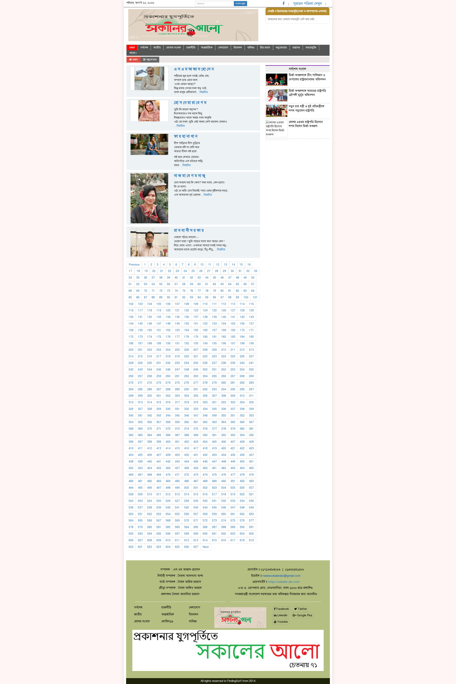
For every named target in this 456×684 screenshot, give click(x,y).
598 (186, 534)
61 (206, 284)
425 (140, 455)
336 (223, 409)
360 (186, 422)
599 (195, 534)
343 (158, 415)
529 (195, 501)
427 (158, 455)
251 (214, 369)
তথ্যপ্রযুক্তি (310, 47)
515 (195, 494)
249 (195, 369)
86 (137, 297)
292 (205, 389)
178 (186, 337)
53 (145, 284)
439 (140, 461)
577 (251, 520)
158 (131, 330)
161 (158, 330)
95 (206, 297)
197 (232, 343)
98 (229, 297)
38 (160, 277)
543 (195, 507)
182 (223, 337)
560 (223, 514)
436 (242, 455)
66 (245, 284)
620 (131, 547)
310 (242, 396)
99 (237, 297)
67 (252, 284)
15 (241, 264)
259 (158, 376)
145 (140, 323)
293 (214, 389)
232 (168, 363)
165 (195, 330)
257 (140, 376)
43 (199, 277)
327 (140, 409)
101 (255, 297)
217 (158, 356)
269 (251, 376)
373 (177, 429)
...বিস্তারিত (202, 92)
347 (195, 415)
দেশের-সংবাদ (173, 47)
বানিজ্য (251, 47)
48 (237, 277)
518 (223, 494)
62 (214, 284)
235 (195, 363)
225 (232, 356)
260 (168, 376)
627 (195, 547)
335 (214, 409)
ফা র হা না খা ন (185, 136)
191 (177, 343)
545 (214, 507)
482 (149, 481)
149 (177, 323)
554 (168, 514)
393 (232, 435)
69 (137, 291)
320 (205, 402)
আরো (132, 53)
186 (131, 343)
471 (177, 475)
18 (138, 271)
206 (186, 350)
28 (216, 271)
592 (131, 534)
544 (205, 507)
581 (158, 527)
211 (232, 350)
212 (242, 350)
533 (232, 501)
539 (158, 507)
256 (131, 376)
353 (251, 415)
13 (225, 264)
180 (205, 337)
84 (252, 291)
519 (232, 494)
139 (214, 317)
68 (130, 291)
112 (223, 304)
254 (242, 369)
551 (140, 514)
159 (140, 330)
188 (149, 343)
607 (140, 540)
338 (242, 409)
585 (195, 527)
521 (251, 494)
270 (131, 383)
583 (177, 527)
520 (242, 494)
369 (140, 429)
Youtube (282, 622)
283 (251, 383)
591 (251, 527)
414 (168, 448)
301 (158, 396)
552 (149, 514)
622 (149, 547)
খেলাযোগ (223, 47)
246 (168, 369)
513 (177, 494)
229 (140, 363)
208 (205, 350)
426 (149, 455)
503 (214, 488)
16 (249, 264)
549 (251, 507)
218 (168, 356)
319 (195, 402)
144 (131, 323)
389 (195, 435)
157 (251, 323)
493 (251, 481)
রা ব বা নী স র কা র (189, 230)
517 (214, 494)
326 (131, 409)
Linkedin (281, 615)
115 (251, 304)
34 (130, 277)
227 (251, 356)
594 (149, 534)
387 (177, 435)
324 (242, 402)
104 (149, 304)
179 (195, 337)
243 (140, 369)
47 (229, 277)
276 (186, 383)
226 (242, 356)
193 (195, 343)
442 (168, 461)
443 (177, 461)
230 (149, 363)
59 (191, 284)
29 (224, 271)
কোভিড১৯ (167, 621)
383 (140, 435)
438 (131, 461)
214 (131, 356)
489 (214, 481)
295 (232, 389)
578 (131, 527)
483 (158, 481)
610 (168, 540)
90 (168, 297)
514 (186, 494)
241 (251, 363)
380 (242, 429)
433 (214, 455)
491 (232, 481)
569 (177, 520)
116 (131, 310)
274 (168, 383)
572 (205, 520)
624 (168, 547)
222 (205, 356)
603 (232, 534)
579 (140, 527)
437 (251, 455)
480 (131, 481)
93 (191, 297)
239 (232, 363)
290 (186, 389)
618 (242, 540)
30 (232, 271)
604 (242, 534)
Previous (134, 264)
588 (223, 527)
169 (232, 330)
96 (214, 297)
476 (223, 475)
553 (158, 514)
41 (183, 277)
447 (214, 461)
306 (205, 396)
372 (168, 429)
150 (186, 323)
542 (186, 507)
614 (205, 540)
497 (158, 488)
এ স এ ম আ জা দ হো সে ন (194, 69)
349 (214, 415)
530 (205, 501)
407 (232, 442)
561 (232, 514)
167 (214, 330)
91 (176, 297)
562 (242, 514)
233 (177, 363)
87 (145, 297)
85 (130, 297)
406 (223, 442)
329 (158, 409)
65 (237, 284)
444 (186, 461)
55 (160, 284)
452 (131, 468)
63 (222, 284)
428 (168, 455)
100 (245, 297)
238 (223, 363)
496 (149, 488)
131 (140, 317)
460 (205, 468)
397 (140, 442)
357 (158, 422)
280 (223, 383)
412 (149, 448)
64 (229, 284)
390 (205, 435)
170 (242, 330)
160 (149, 330)
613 (195, 540)
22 (169, 271)
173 (140, 337)
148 (168, 323)
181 (214, 337)
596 (168, 534)
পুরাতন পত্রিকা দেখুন (307, 3)
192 (186, 343)
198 (242, 343)
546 (223, 507)
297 (251, 389)
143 (251, 317)
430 (186, 455)
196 (223, 343)
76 (191, 291)
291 (195, 389)
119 (158, 310)
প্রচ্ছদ (132, 47)
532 (223, 501)
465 (251, 468)
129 (251, 310)
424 (131, 455)
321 (214, 402)
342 (149, 415)
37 (153, 277)
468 (149, 475)
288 (168, 389)
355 (140, 422)
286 (149, 389)
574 (223, 520)
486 (186, 481)
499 (177, 488)
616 (223, 540)
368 (131, 429)
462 (223, 468)
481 (140, 481)
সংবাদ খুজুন (240, 3)
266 (223, 376)
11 (209, 264)
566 (149, 520)
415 (177, 448)
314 (149, 402)
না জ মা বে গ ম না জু (189, 175)
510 (149, 494)
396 (131, 442)
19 (146, 271)
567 (158, 520)
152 (205, 323)
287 (158, 389)
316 (168, 402)
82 (237, 291)
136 (186, 317)
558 (205, 514)
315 (158, 402)
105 (158, 304)
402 (186, 442)
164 (186, 330)
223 (214, 356)
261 (177, 376)
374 (186, 429)
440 (149, 461)
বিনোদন (238, 47)
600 (205, 534)
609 (158, 540)
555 (177, 514)
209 (214, 350)
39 (168, 277)
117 (140, 310)
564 (131, 520)
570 (186, 520)
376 (205, 429)
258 (149, 376)
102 (131, 304)
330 (168, 409)
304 (186, 396)
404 (205, 442)
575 (232, 520)
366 (242, 422)
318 (186, 402)
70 (145, 291)
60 (199, 284)
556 (186, 514)
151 (195, 323)
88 (153, 297)
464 (242, 468)
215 (140, 356)
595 (158, 534)
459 (195, 468)
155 (232, 323)
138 (205, 317)
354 (131, 422)
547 (232, 507)
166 (205, 330)
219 (177, 356)
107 (177, 304)
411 (140, 448)
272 (149, 383)
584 (186, 527)
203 (158, 350)
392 (223, 435)
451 (251, 461)
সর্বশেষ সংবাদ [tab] (297, 69)
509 (140, 494)
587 (214, 527)
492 (242, 481)
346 (186, 415)
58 (183, 284)
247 (177, 369)
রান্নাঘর (296, 47)
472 (186, 475)
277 (195, 383)
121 (177, 310)
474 (205, 475)
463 (232, 468)
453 (140, 468)
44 (206, 277)
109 (195, 304)
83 (245, 291)
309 (232, 396)
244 (149, 369)
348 (205, 415)
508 (131, 494)
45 (214, 277)
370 (149, 429)
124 (205, 310)
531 (214, 501)
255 (251, 369)
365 (232, 422)
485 (177, 481)
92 (183, 297)
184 (242, 337)
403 (195, 442)
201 (140, 350)
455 (158, 468)
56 (168, 284)
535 (251, 501)
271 (140, 383)
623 (158, 547)
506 (242, 488)
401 (177, 442)
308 (223, 396)
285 (140, 389)
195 (214, 343)
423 (251, 448)
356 (149, 422)
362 (205, 422)
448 (223, 461)
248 (186, 369)
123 (195, 310)
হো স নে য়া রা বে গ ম (190, 102)
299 (140, 396)
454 (149, 468)
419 (214, 448)
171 (251, 330)
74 (176, 291)
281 (232, 383)
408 (242, 442)
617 (232, 540)
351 (232, 415)
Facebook (282, 609)
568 (168, 520)
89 (160, 297)
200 (131, 350)
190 (168, 343)
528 (186, 501)
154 (223, 323)
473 (195, 475)
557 (195, 514)
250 (205, 369)
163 (177, 330)
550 (131, 514)
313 (140, 402)
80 (222, 291)
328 (149, 409)
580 (149, 527)
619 (251, 540)
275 (177, 383)
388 (186, 435)
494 (131, 488)
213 (251, 350)
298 (131, 396)
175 (158, 337)
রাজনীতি (190, 47)
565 (140, 520)
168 (223, 330)
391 (214, 435)
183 (232, 337)
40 (176, 277)
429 (177, 455)
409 (251, 442)
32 (248, 271)
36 (145, 277)
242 (131, 369)
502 (205, 488)
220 (186, 356)
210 (223, 350)
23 (177, 271)
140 (223, 317)
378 (223, 429)
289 (177, 389)
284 (131, 389)
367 (251, 422)
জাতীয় (157, 47)
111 (214, 304)
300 (149, 396)
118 (149, 310)
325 (251, 402)
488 (205, 481)
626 (186, 547)
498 (168, 488)
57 (176, 284)
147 (158, 323)
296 (242, 389)
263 (195, 376)
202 (149, 350)
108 (186, 304)
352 (242, 415)
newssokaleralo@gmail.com (281, 576)
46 (222, 277)
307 (214, 396)
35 (137, 277)
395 (251, 435)
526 (168, 501)
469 (158, 475)
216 (149, 356)
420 (223, 448)
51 (130, 284)
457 (177, 468)
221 (195, 356)
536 (131, 507)
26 (201, 271)
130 (131, 317)
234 (186, 363)
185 (251, 337)
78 (206, 291)
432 (205, 455)
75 (183, 291)
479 (251, 475)
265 (214, 376)
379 (232, 429)
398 (149, 442)
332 (186, 409)
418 (205, 448)
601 (214, 534)
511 (158, 494)
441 (158, 461)
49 (245, 277)
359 (177, 422)
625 (177, 547)
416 (186, 448)
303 (177, 396)
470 (168, 475)
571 (195, 520)
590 (242, 527)
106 (168, 304)
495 (140, 488)
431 (195, 455)
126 (223, 310)
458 (186, 468)
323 (232, 402)
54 (153, 284)
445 (195, 461)
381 (251, 429)
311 (251, 396)
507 (251, 488)
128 (242, 310)
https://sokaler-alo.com (283, 582)
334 (205, 409)
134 (168, 317)
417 (195, 448)
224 (223, 356)
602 (223, 534)
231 (158, 363)
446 (205, 461)
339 (251, 409)
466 (131, 475)
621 (140, 547)
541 (177, 507)
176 (168, 337)
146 (149, 323)
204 (168, 350)
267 (232, 376)
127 (232, 310)
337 (232, 409)
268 (242, 376)
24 (185, 271)
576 (242, 520)
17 (130, 271)
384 (149, 435)
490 (223, 481)
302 (168, 396)
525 (158, 501)
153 (214, 323)
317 (177, 402)
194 (205, 343)
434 (223, 455)
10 (202, 264)
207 (195, 350)
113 (232, 304)
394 (242, 435)
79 (214, 291)
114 (242, 304)
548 (242, 507)
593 (140, 534)
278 (205, 383)
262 (186, 376)
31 (240, 271)
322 (223, 402)
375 (195, 429)
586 (205, 527)
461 (214, 468)
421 (232, 448)
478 (242, 475)
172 (131, 337)
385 (158, 435)
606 (131, 540)
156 (242, 323)
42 (191, 277)
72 (160, 291)
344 (168, 415)
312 (131, 402)
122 (186, 310)
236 (205, 363)
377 (214, 429)
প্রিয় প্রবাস (265, 47)
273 (158, 383)
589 (232, 527)
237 (214, 363)
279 (214, 383)
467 (140, 475)
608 (149, 540)
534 (242, 501)
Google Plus (304, 615)
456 (168, 468)
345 (177, 415)
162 (168, 330)
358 (168, 422)
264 (205, 376)
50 (252, 277)
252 (223, 369)
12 (217, 264)
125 (214, 310)
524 (149, 501)
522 (131, 501)
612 (186, 540)
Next (206, 547)
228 (131, 363)
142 (242, 317)
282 (242, 383)
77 (199, 291)
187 (140, 343)
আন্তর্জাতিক (207, 47)
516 (205, 494)
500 (186, 488)
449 (232, 461)
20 (154, 271)
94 (199, 297)
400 (168, 442)
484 (168, 481)
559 (214, 514)
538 (149, 507)
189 (158, 343)
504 (223, 488)
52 (137, 284)
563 (251, 514)
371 (158, 429)
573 (214, 520)
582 (168, 527)
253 (232, 369)
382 (131, 435)
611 (177, 540)
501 (195, 488)
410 (131, 448)
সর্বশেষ (144, 47)
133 (158, 317)
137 (195, 317)
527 (177, 501)
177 (177, 337)
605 (251, 534)
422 (242, 448)
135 (177, 317)
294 (223, 389)
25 (193, 271)
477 (232, 475)
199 (251, 343)
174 (149, 337)
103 (140, 304)
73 (168, 291)
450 (242, 461)
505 (232, 488)
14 (233, 264)
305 (195, 396)
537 (140, 507)
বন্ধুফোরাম (281, 47)
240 (242, 363)
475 (214, 475)
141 (232, 317)
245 (158, 369)
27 (208, 271)
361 (195, 422)
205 (177, 350)
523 (140, 501)
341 (140, 415)
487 (195, 481)
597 (177, 534)
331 (177, 409)
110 (205, 304)
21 (161, 271)
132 (149, 317)
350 (223, 415)
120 (168, 310)
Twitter (302, 609)
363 (214, 422)
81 (229, 291)
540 (168, 507)
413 (158, 448)
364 (223, 422)
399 (158, 442)
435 (232, 455)
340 (131, 415)
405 (214, 442)
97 (222, 297)
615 (214, 540)
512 (168, 494)
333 (195, 409)
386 (168, 435)
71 (153, 291)
